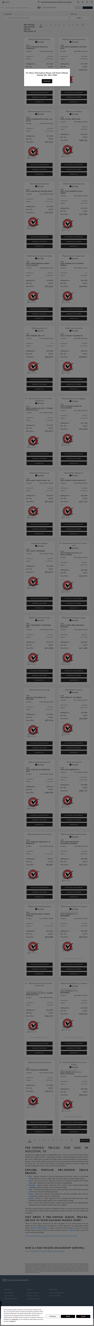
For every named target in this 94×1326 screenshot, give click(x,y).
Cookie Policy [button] (15, 1319)
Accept (83, 1316)
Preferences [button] (12, 1321)
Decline (68, 1316)
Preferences (52, 1316)
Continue (46, 81)
